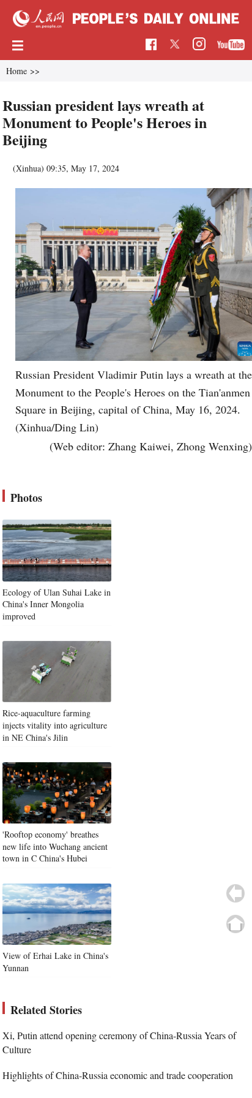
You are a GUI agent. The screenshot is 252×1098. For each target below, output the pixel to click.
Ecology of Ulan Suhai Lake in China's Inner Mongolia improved (56, 604)
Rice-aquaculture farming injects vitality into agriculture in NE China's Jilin (54, 725)
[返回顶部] (235, 924)
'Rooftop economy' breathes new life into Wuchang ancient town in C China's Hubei (55, 846)
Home (16, 71)
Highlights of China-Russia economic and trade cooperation (117, 1075)
